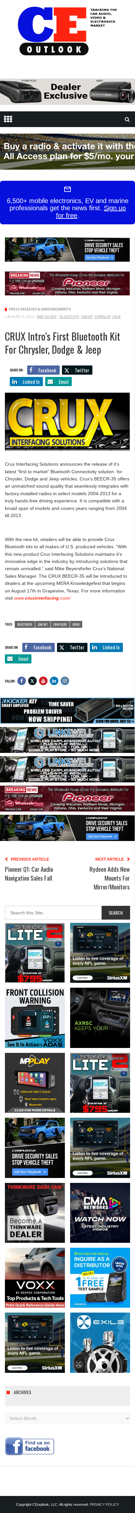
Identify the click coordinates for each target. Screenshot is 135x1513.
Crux (116, 317)
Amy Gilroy (46, 317)
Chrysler (102, 317)
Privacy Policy (104, 1504)
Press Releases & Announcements (40, 309)
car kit (87, 317)
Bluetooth (69, 317)
